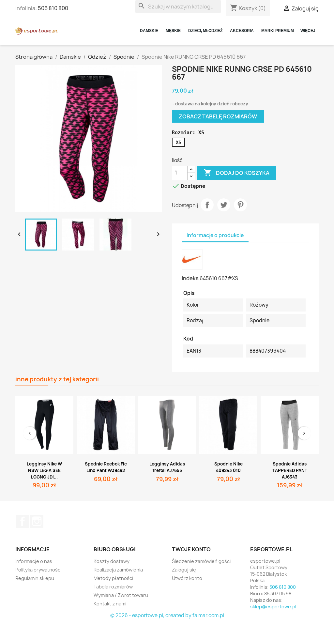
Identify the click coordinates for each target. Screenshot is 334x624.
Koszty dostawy (111, 561)
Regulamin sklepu (34, 578)
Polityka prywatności (38, 570)
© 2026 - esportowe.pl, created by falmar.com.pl (167, 615)
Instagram (36, 521)
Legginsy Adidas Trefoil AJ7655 (167, 467)
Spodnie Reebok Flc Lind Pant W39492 (106, 467)
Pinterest (240, 204)
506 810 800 (53, 8)
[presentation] (29, 433)
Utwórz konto (187, 578)
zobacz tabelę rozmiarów (218, 116)
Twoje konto (191, 549)
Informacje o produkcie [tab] (215, 235)
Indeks (190, 278)
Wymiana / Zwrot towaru (121, 595)
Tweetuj (223, 204)
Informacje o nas (33, 561)
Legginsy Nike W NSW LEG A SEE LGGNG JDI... (44, 470)
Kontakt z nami (110, 604)
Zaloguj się (184, 570)
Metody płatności (113, 578)
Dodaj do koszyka (236, 172)
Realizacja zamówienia (118, 570)
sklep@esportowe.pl (273, 606)
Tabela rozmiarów (113, 587)
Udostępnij (207, 204)
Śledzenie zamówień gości (201, 561)
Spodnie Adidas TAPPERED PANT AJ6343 (289, 470)
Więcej (307, 30)
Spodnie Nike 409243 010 (228, 467)
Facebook (22, 521)
